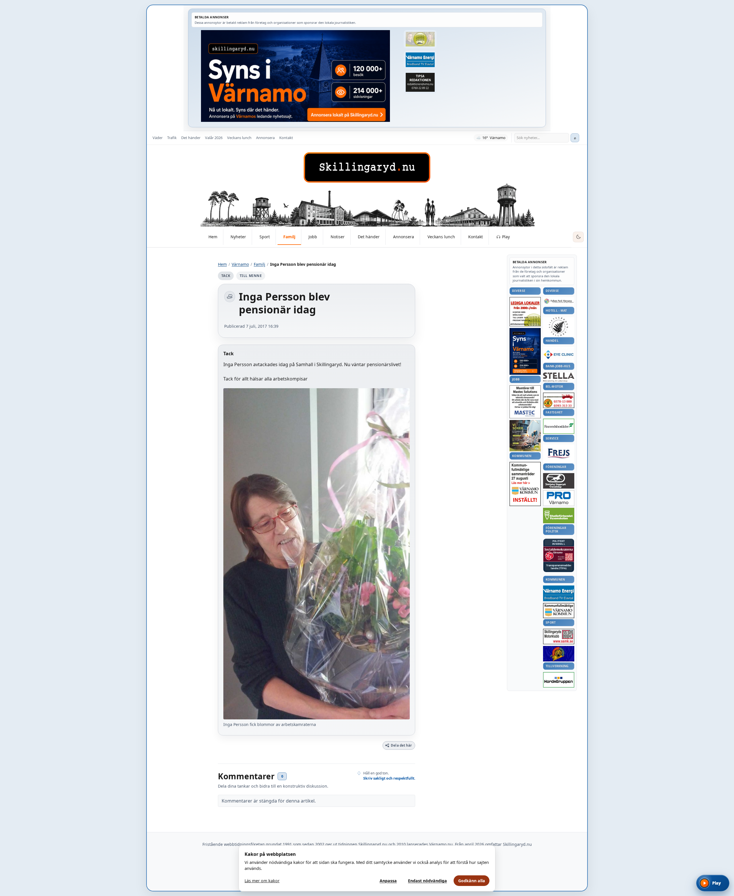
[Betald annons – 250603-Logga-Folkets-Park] (558, 301)
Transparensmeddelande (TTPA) (558, 567)
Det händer (190, 137)
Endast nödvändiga (427, 880)
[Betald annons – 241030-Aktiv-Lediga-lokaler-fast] (525, 311)
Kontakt (286, 137)
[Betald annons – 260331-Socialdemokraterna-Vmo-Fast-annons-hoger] (558, 554)
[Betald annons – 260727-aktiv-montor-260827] (525, 435)
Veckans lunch (239, 137)
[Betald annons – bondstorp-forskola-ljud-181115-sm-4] (420, 82)
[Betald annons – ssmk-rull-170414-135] (558, 637)
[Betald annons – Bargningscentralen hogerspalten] (558, 400)
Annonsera (265, 137)
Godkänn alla (471, 880)
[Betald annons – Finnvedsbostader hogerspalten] (558, 426)
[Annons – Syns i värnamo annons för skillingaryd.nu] (295, 76)
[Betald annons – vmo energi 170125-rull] (558, 593)
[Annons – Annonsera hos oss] (525, 351)
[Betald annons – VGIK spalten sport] (558, 653)
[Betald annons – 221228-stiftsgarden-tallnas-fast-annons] (558, 326)
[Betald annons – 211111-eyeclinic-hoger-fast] (558, 354)
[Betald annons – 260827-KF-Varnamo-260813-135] (525, 484)
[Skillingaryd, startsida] (367, 167)
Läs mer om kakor (262, 880)
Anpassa (388, 880)
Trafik (172, 137)
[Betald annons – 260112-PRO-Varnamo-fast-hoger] (558, 498)
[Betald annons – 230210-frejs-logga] (558, 453)
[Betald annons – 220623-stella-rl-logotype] (558, 377)
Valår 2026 (213, 137)
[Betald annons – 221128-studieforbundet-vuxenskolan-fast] (558, 516)
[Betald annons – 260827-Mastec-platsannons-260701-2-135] (525, 401)
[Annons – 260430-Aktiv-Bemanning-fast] (420, 39)
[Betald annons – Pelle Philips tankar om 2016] (420, 60)
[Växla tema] (578, 237)
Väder (158, 137)
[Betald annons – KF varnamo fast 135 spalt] (558, 610)
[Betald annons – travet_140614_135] (558, 481)
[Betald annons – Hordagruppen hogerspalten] (558, 680)
